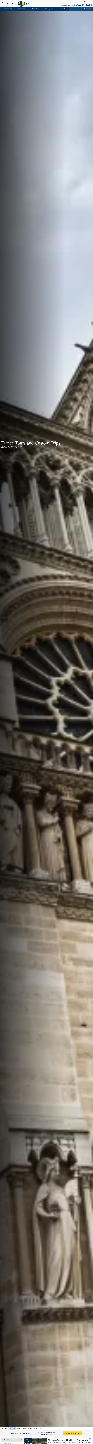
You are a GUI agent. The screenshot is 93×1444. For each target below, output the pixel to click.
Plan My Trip (49, 9)
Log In (80, 1)
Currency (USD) (72, 1)
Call (46, 1434)
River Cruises (21, 1428)
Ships (30, 1428)
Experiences (21, 9)
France (4, 1428)
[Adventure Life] (15, 3)
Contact (62, 9)
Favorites (88, 1)
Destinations (8, 9)
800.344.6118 (83, 4)
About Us (35, 9)
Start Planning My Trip (72, 1433)
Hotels (36, 1428)
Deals (42, 1428)
